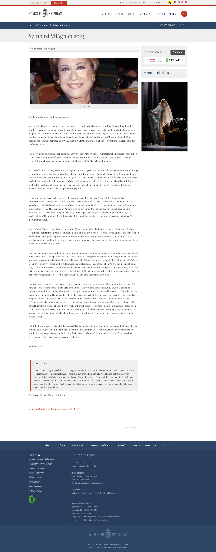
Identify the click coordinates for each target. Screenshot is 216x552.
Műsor (61, 446)
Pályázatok (35, 478)
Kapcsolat (34, 482)
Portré (131, 13)
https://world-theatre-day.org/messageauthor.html (54, 409)
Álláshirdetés (36, 473)
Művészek (78, 446)
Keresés (178, 52)
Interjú (118, 13)
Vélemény (146, 13)
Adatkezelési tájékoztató (43, 460)
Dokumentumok (38, 469)
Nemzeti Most (40, 3)
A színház (121, 446)
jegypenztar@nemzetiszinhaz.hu (91, 483)
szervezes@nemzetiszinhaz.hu (84, 466)
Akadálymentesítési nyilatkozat (152, 446)
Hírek (48, 446)
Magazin (59, 2)
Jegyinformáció (99, 446)
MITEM (172, 13)
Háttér (160, 13)
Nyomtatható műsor (40, 464)
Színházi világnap (47, 49)
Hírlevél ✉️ (35, 455)
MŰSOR (106, 13)
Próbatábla (35, 491)
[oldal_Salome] (165, 116)
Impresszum (35, 487)
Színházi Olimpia (167, 25)
